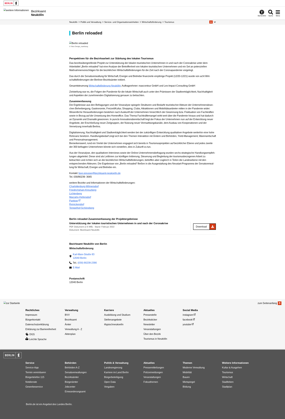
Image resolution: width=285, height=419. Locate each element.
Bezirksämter (72, 377)
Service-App (32, 367)
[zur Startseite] (17, 303)
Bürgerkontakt (32, 319)
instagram (188, 315)
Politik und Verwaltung (90, 22)
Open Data (110, 382)
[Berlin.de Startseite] (11, 3)
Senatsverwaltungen (76, 372)
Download (201, 226)
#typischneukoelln (113, 324)
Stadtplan (227, 386)
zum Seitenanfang (267, 303)
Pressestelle (150, 315)
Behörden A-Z (72, 367)
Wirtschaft (227, 377)
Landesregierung (113, 367)
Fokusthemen (150, 382)
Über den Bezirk (152, 334)
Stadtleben (228, 382)
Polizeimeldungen (153, 372)
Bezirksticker (150, 319)
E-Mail (76, 267)
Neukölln (73, 22)
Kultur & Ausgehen (232, 367)
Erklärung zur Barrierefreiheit (40, 329)
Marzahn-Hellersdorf (80, 197)
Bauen (186, 377)
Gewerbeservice (34, 386)
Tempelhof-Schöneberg (81, 208)
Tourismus (169, 22)
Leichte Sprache (38, 339)
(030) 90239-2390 (87, 262)
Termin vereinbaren (35, 372)
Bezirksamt (71, 319)
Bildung (187, 386)
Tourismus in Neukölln (155, 339)
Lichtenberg (75, 193)
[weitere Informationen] (16, 13)
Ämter (68, 324)
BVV (67, 315)
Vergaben (109, 386)
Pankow (73, 200)
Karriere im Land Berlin (116, 372)
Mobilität (187, 372)
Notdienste (31, 382)
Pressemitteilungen (153, 367)
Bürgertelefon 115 (34, 377)
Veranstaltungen (152, 329)
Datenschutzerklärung (37, 324)
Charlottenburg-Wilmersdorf (84, 186)
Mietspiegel (189, 382)
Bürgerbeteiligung (113, 377)
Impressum (31, 315)
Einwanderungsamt (75, 391)
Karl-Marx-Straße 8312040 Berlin (83, 256)
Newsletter (149, 324)
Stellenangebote (113, 319)
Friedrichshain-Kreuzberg (82, 190)
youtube (187, 324)
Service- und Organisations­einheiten (121, 22)
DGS (32, 334)
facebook (187, 319)
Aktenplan (70, 334)
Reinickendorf (76, 204)
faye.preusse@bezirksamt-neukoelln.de (100, 173)
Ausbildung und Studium (117, 315)
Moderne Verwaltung (194, 367)
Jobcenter (70, 386)
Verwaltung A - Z (73, 329)
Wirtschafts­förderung (151, 22)
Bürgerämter (71, 382)
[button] (212, 22)
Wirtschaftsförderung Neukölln (105, 85)
